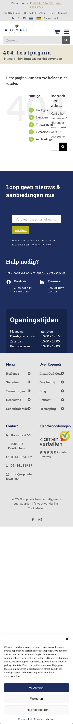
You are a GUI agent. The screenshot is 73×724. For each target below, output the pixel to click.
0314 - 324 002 (21, 457)
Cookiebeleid (25, 719)
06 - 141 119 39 (21, 465)
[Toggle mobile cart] (57, 32)
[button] (67, 639)
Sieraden (42, 117)
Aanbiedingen (45, 139)
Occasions (43, 132)
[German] (38, 17)
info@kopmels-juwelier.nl (19, 476)
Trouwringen (44, 124)
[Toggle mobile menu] (67, 32)
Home (8, 58)
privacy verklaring (41, 245)
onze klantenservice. (51, 273)
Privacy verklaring (43, 719)
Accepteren (36, 687)
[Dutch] (31, 17)
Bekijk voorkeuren (36, 709)
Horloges (42, 110)
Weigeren (36, 698)
